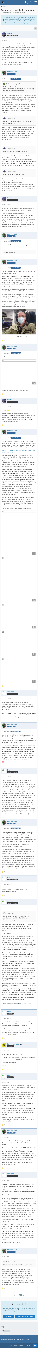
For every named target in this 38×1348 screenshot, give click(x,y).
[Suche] (26, 2)
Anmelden (8, 1316)
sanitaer (19, 1003)
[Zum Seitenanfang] (35, 1345)
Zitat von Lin (10, 913)
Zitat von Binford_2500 (13, 84)
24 (20, 1295)
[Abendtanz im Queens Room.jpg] (19, 616)
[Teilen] (35, 28)
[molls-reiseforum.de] (3, 2)
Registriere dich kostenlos (12, 1310)
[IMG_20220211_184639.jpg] (19, 372)
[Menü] (35, 2)
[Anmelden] (31, 2)
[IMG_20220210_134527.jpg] (19, 321)
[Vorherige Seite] (11, 1295)
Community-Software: (19, 1345)
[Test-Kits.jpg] (19, 533)
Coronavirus (6, 1331)
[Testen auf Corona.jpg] (19, 579)
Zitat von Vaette (11, 118)
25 (23, 1295)
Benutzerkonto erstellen (25, 1316)
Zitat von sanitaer (11, 1262)
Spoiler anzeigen (9, 252)
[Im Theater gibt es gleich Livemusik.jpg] (19, 670)
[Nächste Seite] (26, 1295)
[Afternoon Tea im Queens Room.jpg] (19, 643)
